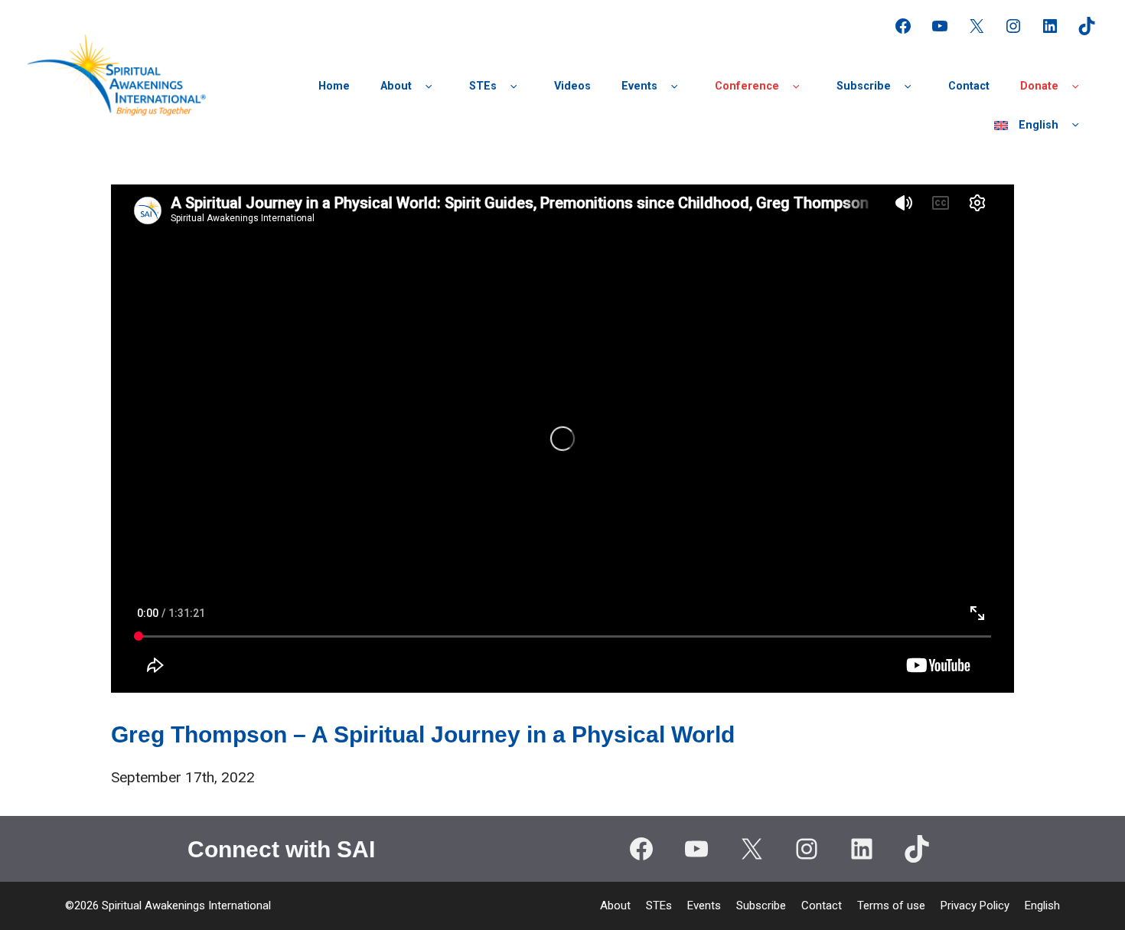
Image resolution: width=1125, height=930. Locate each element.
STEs (483, 86)
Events (639, 86)
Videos (572, 86)
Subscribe (863, 86)
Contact (969, 86)
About (396, 86)
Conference (747, 86)
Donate (1039, 86)
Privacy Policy (975, 905)
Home (334, 86)
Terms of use (891, 905)
